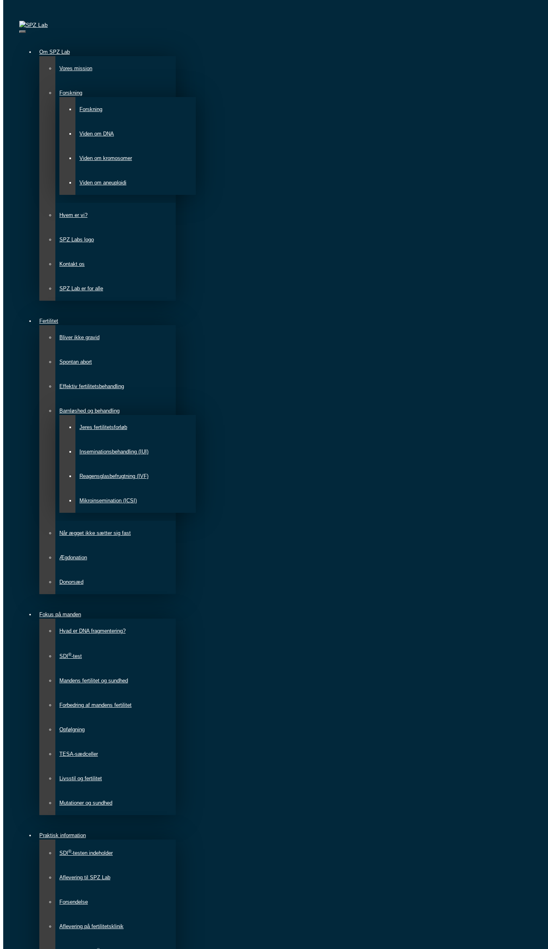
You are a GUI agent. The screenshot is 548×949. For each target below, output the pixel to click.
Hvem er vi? (73, 215)
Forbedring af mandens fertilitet (95, 705)
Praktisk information (62, 835)
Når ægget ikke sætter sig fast (95, 533)
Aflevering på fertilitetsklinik (91, 926)
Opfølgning (72, 729)
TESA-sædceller (78, 754)
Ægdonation (73, 557)
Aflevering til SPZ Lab (84, 877)
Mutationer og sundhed (85, 803)
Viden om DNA (96, 134)
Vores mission (75, 68)
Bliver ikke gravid (79, 337)
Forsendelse (73, 902)
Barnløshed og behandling (89, 411)
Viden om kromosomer (105, 158)
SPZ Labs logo (76, 240)
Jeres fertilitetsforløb (103, 427)
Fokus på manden (60, 614)
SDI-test (70, 656)
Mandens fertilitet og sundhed (93, 681)
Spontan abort (75, 362)
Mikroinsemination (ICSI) (108, 501)
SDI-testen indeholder (86, 853)
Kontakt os (72, 264)
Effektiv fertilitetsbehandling (91, 386)
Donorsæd (71, 582)
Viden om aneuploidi (102, 183)
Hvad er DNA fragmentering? (92, 631)
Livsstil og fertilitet (80, 778)
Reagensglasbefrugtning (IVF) (113, 476)
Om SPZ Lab (54, 52)
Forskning (70, 93)
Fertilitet (48, 321)
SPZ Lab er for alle (81, 288)
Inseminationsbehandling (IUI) (113, 452)
